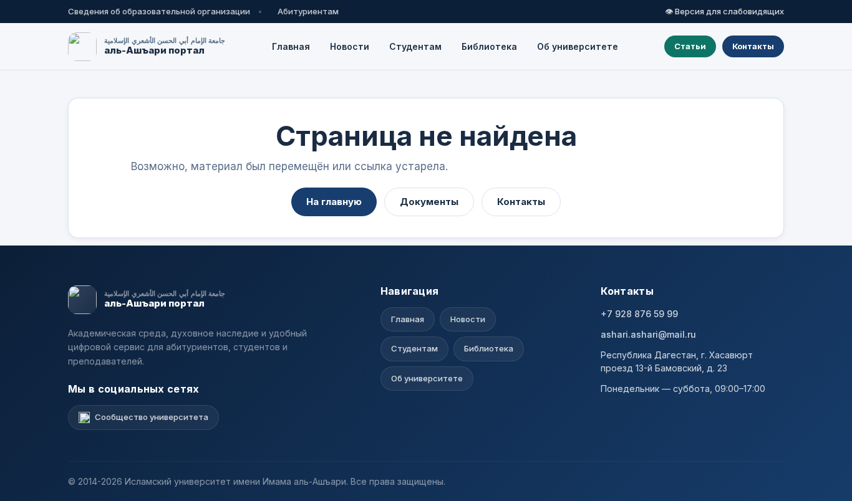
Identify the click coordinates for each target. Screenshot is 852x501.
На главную (334, 202)
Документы (429, 202)
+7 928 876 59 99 (639, 313)
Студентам (415, 46)
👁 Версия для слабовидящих (724, 11)
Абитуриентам (308, 11)
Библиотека (489, 46)
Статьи (690, 46)
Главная (291, 46)
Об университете (577, 46)
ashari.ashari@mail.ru (648, 334)
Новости (349, 46)
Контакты (753, 46)
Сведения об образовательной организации (159, 11)
